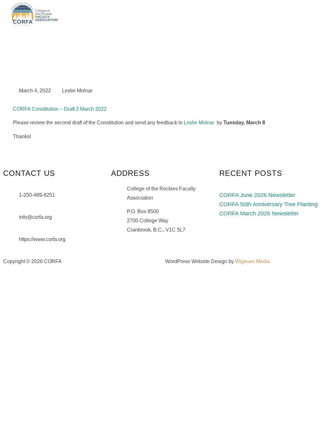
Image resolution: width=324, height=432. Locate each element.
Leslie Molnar (199, 122)
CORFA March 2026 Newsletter (259, 213)
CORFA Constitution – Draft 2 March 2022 (60, 109)
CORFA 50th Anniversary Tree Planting (268, 204)
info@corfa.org (35, 217)
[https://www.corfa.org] (11, 243)
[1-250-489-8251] (11, 199)
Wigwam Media (252, 261)
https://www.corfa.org (42, 239)
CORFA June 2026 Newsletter (257, 195)
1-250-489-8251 (37, 195)
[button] (306, 14)
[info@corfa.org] (11, 221)
